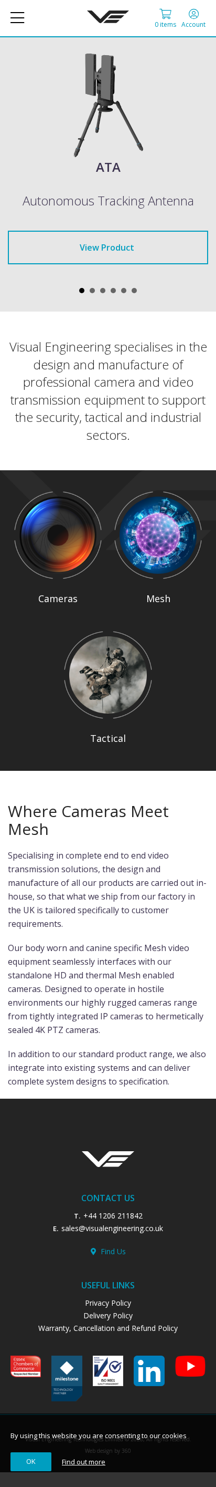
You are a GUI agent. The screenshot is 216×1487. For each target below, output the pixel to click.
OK (31, 1461)
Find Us (111, 1251)
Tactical (108, 738)
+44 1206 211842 (113, 1216)
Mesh (158, 598)
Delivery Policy (108, 1315)
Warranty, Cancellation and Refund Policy (108, 1328)
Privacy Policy (108, 1303)
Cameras (58, 598)
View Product (107, 247)
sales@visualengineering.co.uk (112, 1228)
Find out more (83, 1462)
